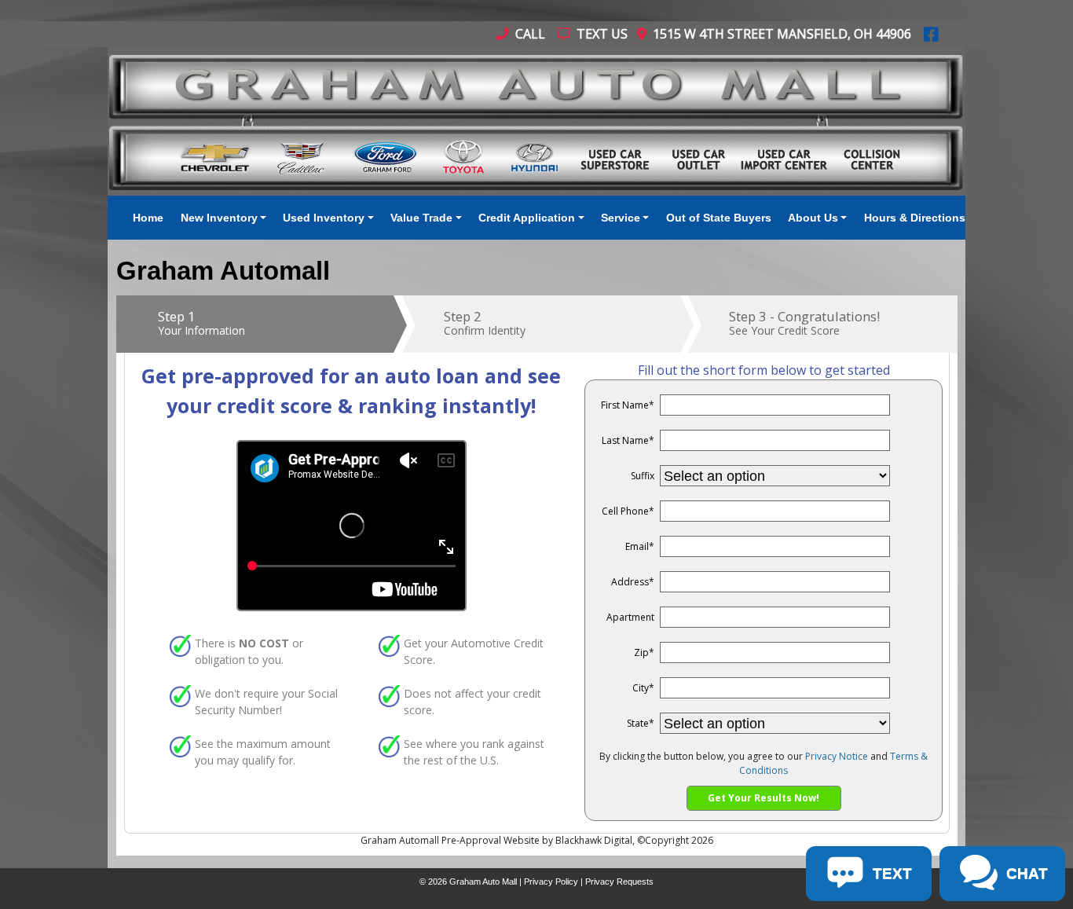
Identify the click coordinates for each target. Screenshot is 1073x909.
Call (528, 33)
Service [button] (620, 217)
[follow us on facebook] (931, 33)
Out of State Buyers (718, 217)
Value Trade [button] (421, 217)
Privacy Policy (551, 881)
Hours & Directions (914, 217)
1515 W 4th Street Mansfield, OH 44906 (778, 33)
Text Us (600, 33)
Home (148, 217)
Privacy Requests (619, 881)
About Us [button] (813, 217)
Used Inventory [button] (323, 217)
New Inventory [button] (219, 217)
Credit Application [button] (526, 217)
